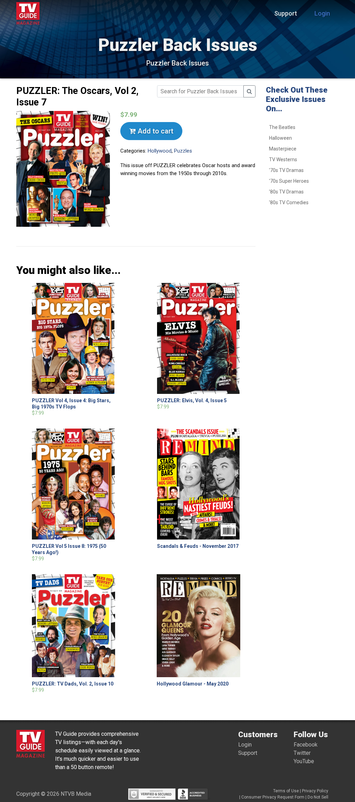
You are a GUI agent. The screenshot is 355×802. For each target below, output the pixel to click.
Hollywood (160, 151)
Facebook (306, 744)
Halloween (280, 138)
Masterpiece (282, 149)
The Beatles (282, 127)
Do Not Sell (318, 797)
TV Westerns (283, 159)
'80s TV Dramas (286, 192)
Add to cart (154, 131)
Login (322, 13)
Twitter (302, 753)
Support (285, 13)
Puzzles (183, 151)
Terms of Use (286, 790)
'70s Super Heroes (289, 181)
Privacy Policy (315, 790)
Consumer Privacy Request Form (272, 797)
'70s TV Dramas (286, 170)
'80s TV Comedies (289, 202)
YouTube (304, 761)
